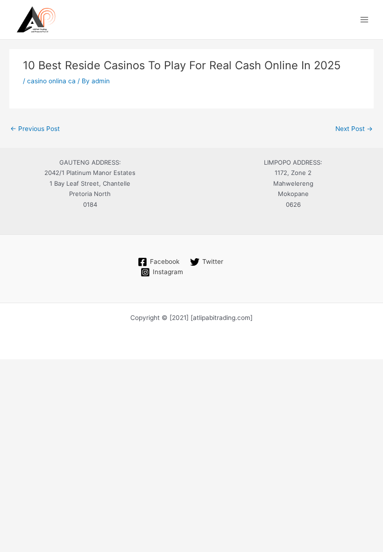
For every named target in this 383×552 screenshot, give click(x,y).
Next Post (354, 128)
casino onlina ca (51, 81)
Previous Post (35, 128)
